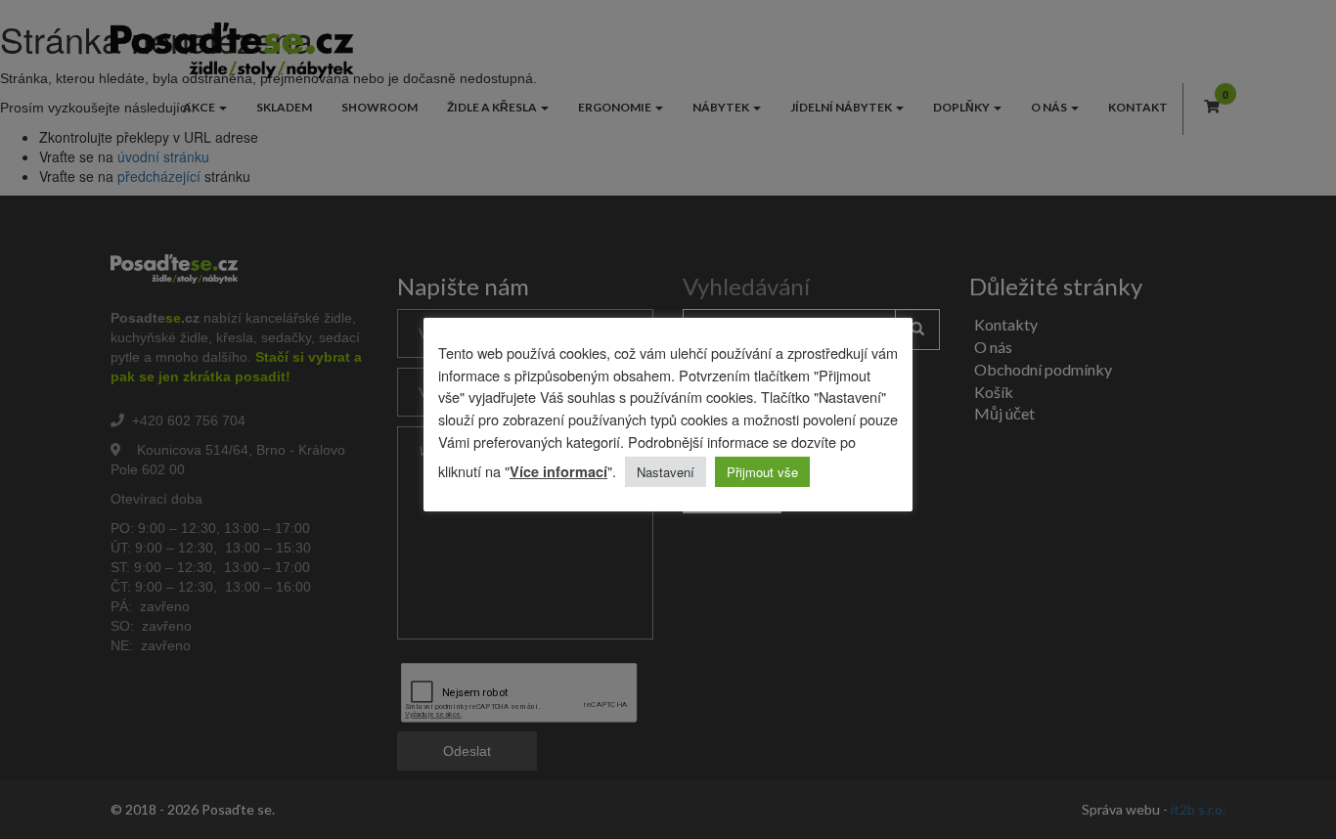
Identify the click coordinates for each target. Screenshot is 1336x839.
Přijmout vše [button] (762, 472)
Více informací (558, 471)
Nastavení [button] (665, 472)
